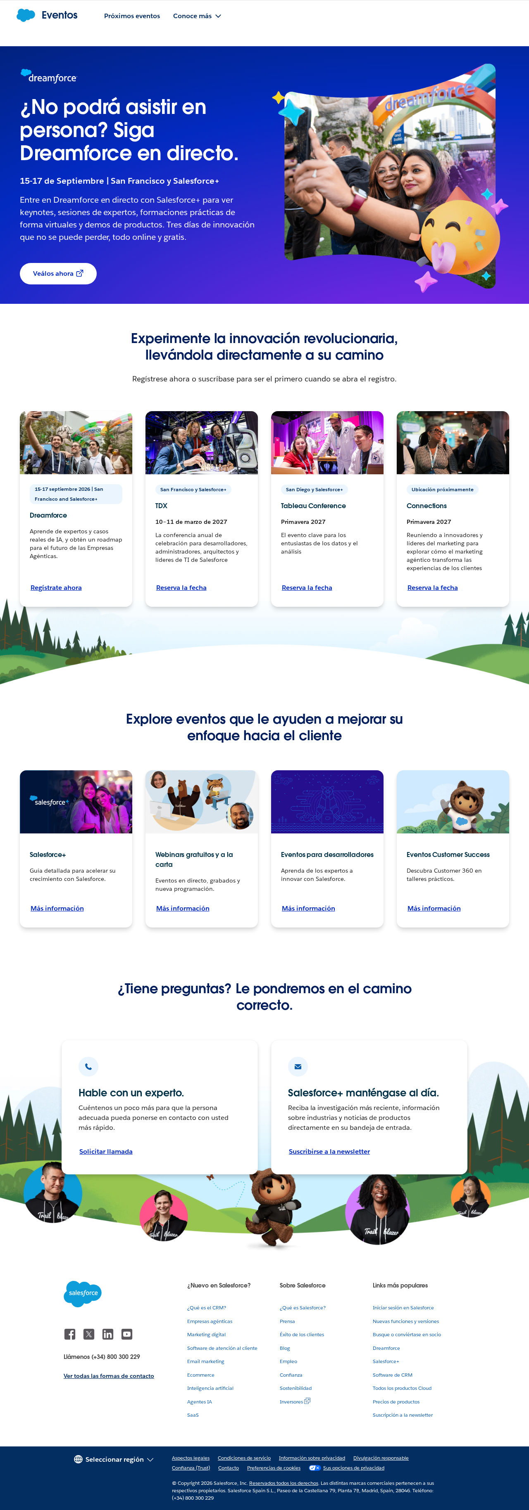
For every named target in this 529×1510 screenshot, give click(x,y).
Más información (57, 908)
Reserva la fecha (181, 587)
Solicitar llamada (105, 1151)
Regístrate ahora (56, 587)
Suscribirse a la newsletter (329, 1151)
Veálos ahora (53, 273)
